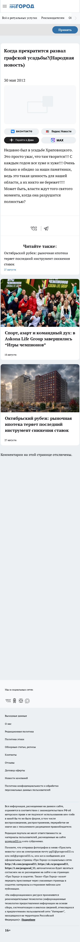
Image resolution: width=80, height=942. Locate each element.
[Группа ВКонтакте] (21, 131)
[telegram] (47, 228)
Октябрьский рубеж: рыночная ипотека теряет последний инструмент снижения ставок (37, 261)
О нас (8, 723)
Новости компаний (16, 778)
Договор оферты (15, 770)
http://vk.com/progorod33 (20, 864)
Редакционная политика (19, 731)
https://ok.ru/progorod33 (53, 864)
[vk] (34, 228)
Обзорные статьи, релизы (20, 747)
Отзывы (10, 762)
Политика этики (14, 739)
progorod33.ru (13, 841)
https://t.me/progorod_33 (20, 868)
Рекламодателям (52, 18)
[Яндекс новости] (58, 131)
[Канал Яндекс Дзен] (21, 140)
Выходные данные (16, 715)
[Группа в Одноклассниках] (14, 700)
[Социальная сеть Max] (58, 140)
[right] (75, 18)
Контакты (11, 754)
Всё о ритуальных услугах (19, 18)
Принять (65, 30)
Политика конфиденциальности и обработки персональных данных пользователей (31, 787)
